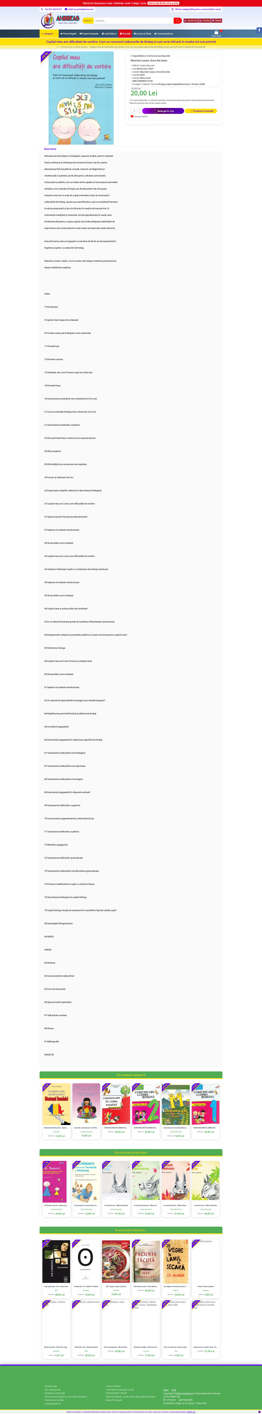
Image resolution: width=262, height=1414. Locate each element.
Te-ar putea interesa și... (131, 1230)
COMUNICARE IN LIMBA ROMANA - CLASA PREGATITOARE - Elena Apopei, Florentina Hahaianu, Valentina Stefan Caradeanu (116, 1128)
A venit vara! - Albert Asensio (205, 1205)
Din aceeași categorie (131, 1075)
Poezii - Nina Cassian (206, 1286)
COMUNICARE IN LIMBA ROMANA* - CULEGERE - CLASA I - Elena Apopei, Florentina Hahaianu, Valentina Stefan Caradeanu (205, 1128)
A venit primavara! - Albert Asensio (146, 1205)
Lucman (146, 1351)
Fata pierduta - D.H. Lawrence (56, 1286)
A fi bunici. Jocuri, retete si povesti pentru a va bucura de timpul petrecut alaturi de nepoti (56, 1205)
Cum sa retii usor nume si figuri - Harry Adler (176, 1347)
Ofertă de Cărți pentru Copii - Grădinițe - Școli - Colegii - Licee (130, 3)
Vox (175, 1351)
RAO (86, 1351)
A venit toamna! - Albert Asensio (175, 1205)
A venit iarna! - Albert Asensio (116, 1205)
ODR (174, 1390)
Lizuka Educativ (147, 65)
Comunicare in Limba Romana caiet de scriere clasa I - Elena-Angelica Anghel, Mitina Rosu (175, 1128)
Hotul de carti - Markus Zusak (86, 1347)
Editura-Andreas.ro (184, 1393)
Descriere (50, 149)
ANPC (166, 1390)
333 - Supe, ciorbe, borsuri (116, 1286)
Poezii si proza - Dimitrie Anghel (56, 1347)
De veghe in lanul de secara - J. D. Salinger (176, 1286)
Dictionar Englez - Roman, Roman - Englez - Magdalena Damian (146, 1347)
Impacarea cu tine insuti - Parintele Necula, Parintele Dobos (205, 1347)
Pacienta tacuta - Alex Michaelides (146, 1286)
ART (56, 1290)
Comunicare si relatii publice (74, 46)
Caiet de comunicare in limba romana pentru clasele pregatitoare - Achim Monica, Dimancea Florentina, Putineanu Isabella (86, 1128)
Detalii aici (191, 1411)
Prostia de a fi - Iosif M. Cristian (86, 1286)
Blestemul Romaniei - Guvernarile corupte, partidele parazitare (56, 1128)
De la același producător (131, 1152)
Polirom (176, 1290)
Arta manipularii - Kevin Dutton (116, 1347)
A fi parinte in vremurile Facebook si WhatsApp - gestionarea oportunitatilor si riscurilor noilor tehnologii (86, 1205)
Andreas (56, 1131)
